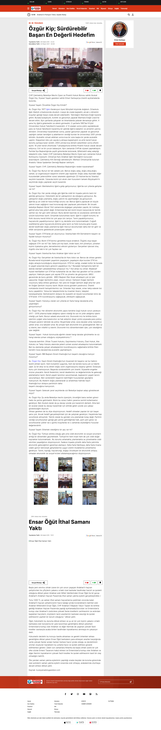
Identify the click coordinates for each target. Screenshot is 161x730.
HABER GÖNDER (86, 704)
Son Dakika (71, 8)
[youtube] (84, 694)
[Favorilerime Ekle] (100, 90)
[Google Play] (80, 722)
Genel (54, 8)
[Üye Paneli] (132, 14)
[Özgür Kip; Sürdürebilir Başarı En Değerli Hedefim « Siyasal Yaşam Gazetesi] (36, 8)
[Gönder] (131, 682)
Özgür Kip (36, 361)
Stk (98, 8)
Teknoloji (124, 8)
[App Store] (68, 722)
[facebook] (65, 694)
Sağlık (117, 8)
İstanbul (92, 8)
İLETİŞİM (111, 701)
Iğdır (48, 109)
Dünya (110, 8)
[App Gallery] (93, 722)
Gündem (62, 8)
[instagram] (78, 694)
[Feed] (97, 694)
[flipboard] (90, 694)
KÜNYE (83, 701)
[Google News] (94, 42)
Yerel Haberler (81, 8)
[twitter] (72, 694)
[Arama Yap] (128, 14)
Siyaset (103, 8)
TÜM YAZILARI (119, 44)
